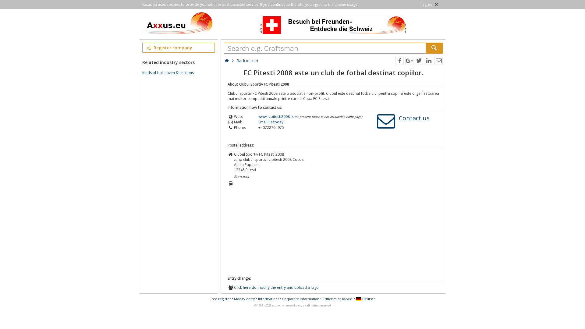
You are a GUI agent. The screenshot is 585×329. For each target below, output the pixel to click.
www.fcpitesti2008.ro (276, 116)
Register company (172, 48)
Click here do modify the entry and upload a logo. (277, 287)
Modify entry (244, 298)
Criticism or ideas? (337, 298)
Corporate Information (300, 298)
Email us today (270, 122)
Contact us (414, 118)
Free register (220, 298)
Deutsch (368, 298)
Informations (268, 298)
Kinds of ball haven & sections (168, 72)
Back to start (247, 60)
